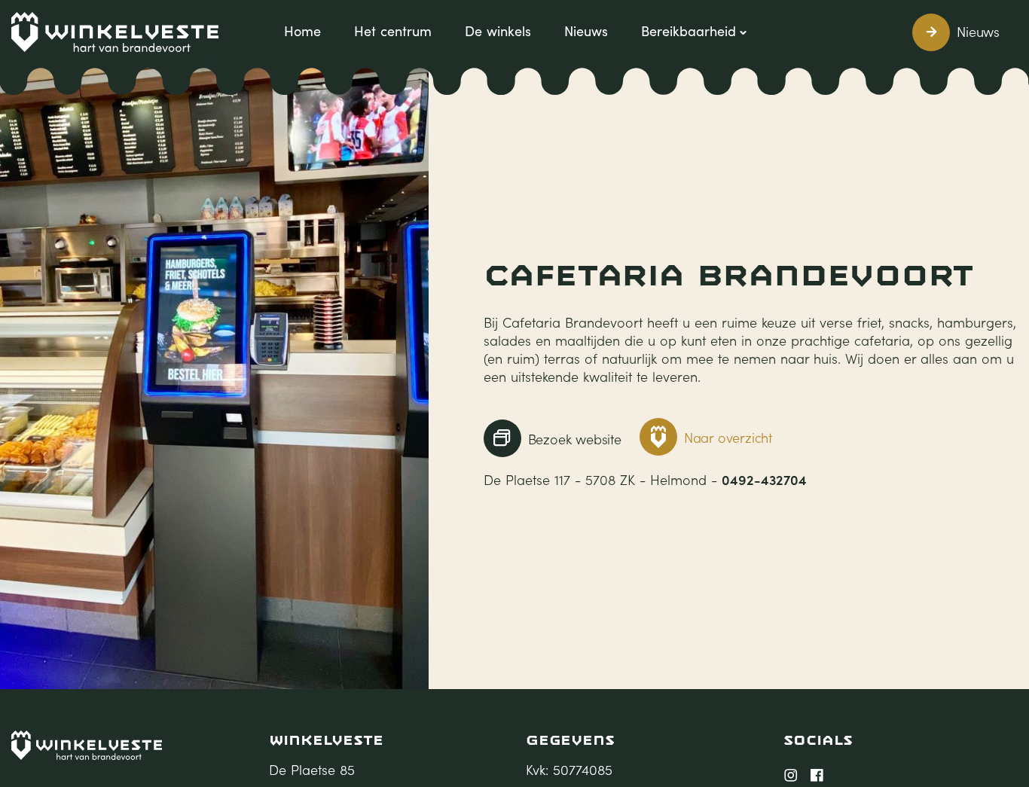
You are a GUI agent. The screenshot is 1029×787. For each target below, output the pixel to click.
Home (302, 31)
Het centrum (393, 31)
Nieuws (586, 31)
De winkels (498, 31)
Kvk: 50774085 (569, 770)
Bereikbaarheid (688, 31)
